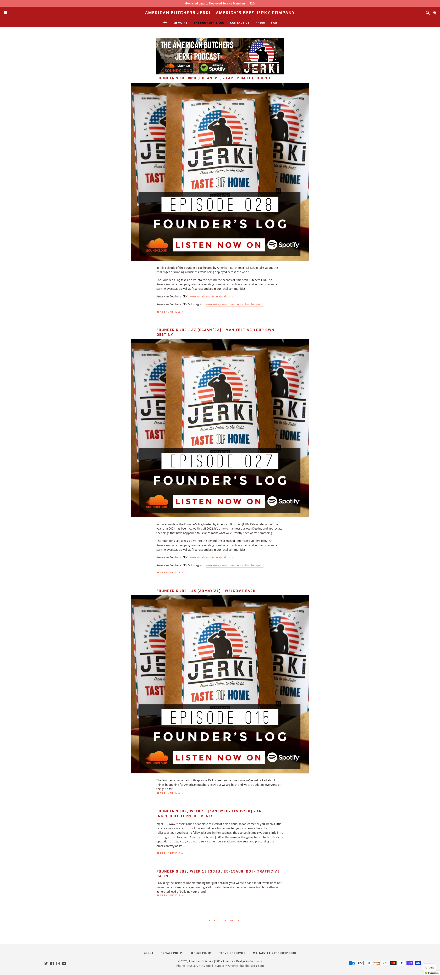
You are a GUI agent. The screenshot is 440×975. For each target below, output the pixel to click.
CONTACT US (240, 23)
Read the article (168, 311)
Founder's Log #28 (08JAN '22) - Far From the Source (213, 78)
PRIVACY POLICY (172, 953)
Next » (234, 920)
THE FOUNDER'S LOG (209, 23)
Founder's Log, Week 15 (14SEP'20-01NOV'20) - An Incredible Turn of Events (209, 813)
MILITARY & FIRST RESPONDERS (274, 953)
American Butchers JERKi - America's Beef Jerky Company (220, 13)
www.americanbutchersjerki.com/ (211, 296)
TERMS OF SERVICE (232, 953)
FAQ (274, 23)
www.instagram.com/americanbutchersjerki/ (234, 304)
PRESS (260, 23)
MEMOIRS (180, 23)
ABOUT (148, 953)
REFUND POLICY (201, 953)
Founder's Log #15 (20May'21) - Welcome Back (206, 590)
